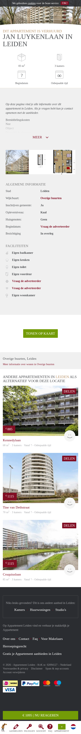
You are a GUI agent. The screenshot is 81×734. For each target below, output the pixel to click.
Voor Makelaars (52, 639)
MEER (38, 137)
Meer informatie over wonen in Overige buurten (28, 364)
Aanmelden (16, 731)
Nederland (65, 664)
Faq (35, 639)
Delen (69, 391)
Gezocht (41, 731)
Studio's (60, 610)
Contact (24, 639)
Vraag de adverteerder (55, 226)
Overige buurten (51, 198)
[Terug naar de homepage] (4, 728)
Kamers (19, 610)
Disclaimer (37, 668)
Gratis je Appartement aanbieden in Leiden (32, 654)
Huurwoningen (40, 610)
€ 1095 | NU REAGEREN (41, 715)
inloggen (29, 731)
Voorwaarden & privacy (15, 668)
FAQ (50, 731)
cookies (32, 3)
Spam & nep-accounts (57, 668)
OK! (64, 3)
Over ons (9, 639)
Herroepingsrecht (14, 646)
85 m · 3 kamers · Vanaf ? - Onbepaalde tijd (27, 579)
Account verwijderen (14, 672)
